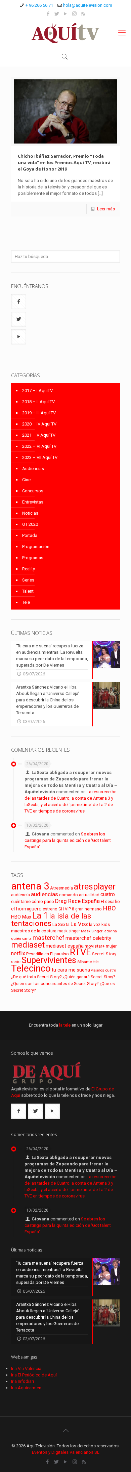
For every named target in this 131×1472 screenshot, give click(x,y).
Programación (35, 546)
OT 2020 (30, 524)
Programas (32, 557)
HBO (109, 908)
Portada (29, 535)
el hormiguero (26, 909)
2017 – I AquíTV (37, 390)
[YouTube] (65, 14)
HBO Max (21, 917)
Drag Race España (77, 901)
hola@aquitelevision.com (87, 5)
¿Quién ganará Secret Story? (88, 977)
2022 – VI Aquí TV (39, 446)
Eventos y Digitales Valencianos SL (65, 1452)
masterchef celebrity (88, 938)
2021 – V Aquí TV (38, 435)
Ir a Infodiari (22, 1381)
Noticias (30, 513)
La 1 (40, 916)
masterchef (48, 937)
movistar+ (95, 946)
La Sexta (61, 924)
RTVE (80, 952)
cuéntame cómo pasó (32, 901)
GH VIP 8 (66, 909)
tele (96, 962)
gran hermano (88, 909)
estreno (50, 909)
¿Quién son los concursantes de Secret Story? (54, 983)
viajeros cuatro (103, 970)
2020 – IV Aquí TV (39, 424)
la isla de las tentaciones (51, 919)
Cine (26, 479)
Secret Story (104, 953)
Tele (26, 602)
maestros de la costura (33, 930)
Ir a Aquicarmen (26, 1387)
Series (28, 580)
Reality (28, 568)
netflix (18, 953)
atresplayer (95, 886)
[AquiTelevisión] (65, 33)
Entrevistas (32, 502)
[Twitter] (56, 14)
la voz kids (99, 924)
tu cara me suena (71, 970)
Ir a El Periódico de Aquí (34, 1374)
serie (15, 961)
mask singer (68, 931)
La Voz (79, 924)
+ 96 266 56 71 (39, 5)
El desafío (110, 901)
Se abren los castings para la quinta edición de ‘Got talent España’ (68, 840)
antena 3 (30, 886)
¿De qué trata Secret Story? (36, 977)
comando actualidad (79, 894)
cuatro (107, 894)
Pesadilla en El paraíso (47, 953)
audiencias (44, 894)
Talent (28, 591)
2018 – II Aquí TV (38, 401)
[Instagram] (74, 14)
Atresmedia (61, 887)
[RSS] (83, 14)
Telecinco (31, 968)
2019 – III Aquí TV (39, 412)
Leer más (106, 208)
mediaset (28, 945)
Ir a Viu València (26, 1368)
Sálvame (84, 962)
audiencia (20, 894)
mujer (111, 946)
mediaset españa (65, 946)
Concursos (32, 490)
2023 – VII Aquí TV (39, 457)
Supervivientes (48, 960)
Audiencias (33, 468)
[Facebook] (48, 14)
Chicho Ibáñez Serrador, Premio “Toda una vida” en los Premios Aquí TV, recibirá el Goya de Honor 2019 (64, 162)
